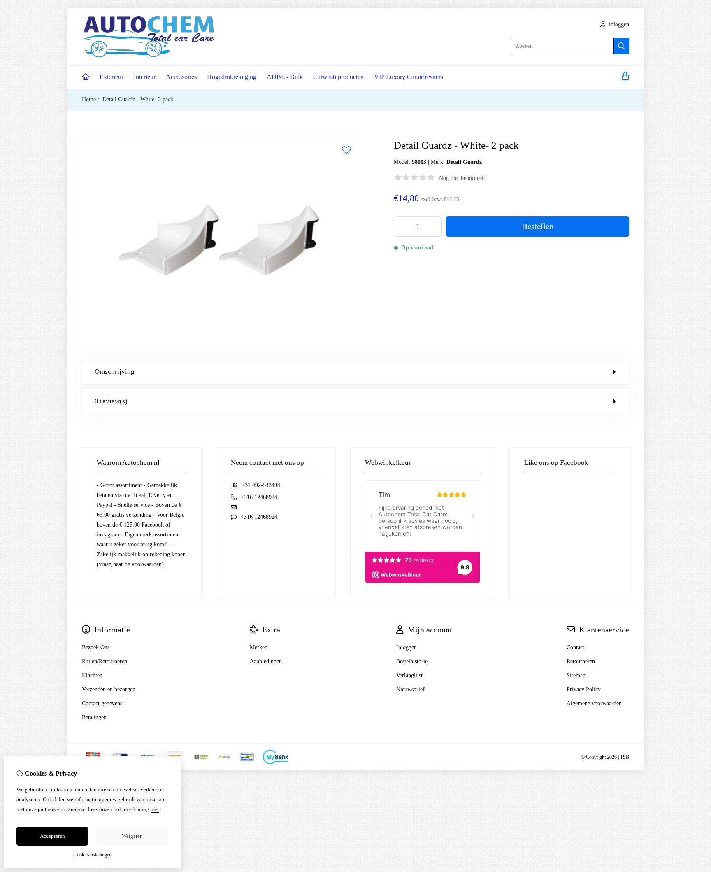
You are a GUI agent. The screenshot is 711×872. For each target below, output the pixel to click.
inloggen (618, 24)
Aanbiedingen (266, 661)
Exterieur (111, 76)
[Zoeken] (621, 46)
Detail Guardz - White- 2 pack (137, 99)
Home (89, 99)
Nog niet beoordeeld (462, 178)
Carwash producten (338, 76)
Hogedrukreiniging (231, 76)
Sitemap (576, 675)
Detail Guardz (464, 162)
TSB (624, 757)
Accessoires (181, 76)
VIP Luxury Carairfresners (408, 76)
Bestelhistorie (412, 661)
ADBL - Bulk (285, 76)
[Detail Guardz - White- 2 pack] (219, 341)
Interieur (145, 76)
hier (155, 809)
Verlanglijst (409, 675)
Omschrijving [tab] (115, 371)
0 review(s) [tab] (111, 401)
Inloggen (406, 647)
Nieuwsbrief (410, 689)
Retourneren (581, 661)
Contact (575, 647)
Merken (258, 647)
